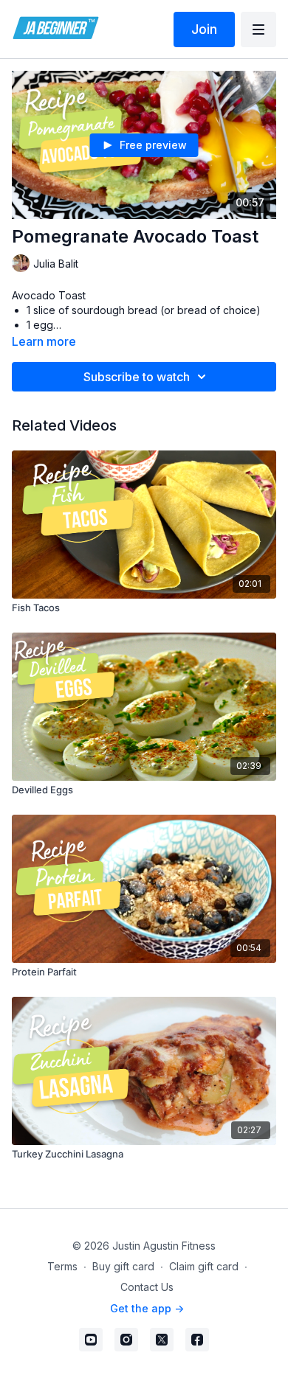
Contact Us (147, 1287)
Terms (62, 1266)
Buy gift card (123, 1266)
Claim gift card (204, 1266)
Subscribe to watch (136, 376)
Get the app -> (147, 1308)
